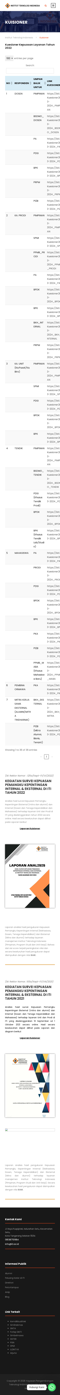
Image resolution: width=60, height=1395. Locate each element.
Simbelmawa (16, 1335)
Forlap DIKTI (16, 1331)
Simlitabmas (16, 1325)
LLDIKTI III (14, 1349)
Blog (7, 1296)
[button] (11, 83)
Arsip (7, 1292)
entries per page (23, 58)
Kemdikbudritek (18, 1321)
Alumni (8, 1273)
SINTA (13, 1328)
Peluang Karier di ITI (15, 1277)
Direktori (9, 1282)
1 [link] (46, 756)
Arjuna (13, 1353)
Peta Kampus (12, 1287)
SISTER (13, 1339)
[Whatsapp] (52, 1387)
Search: (30, 65)
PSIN (12, 1342)
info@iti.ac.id (12, 1244)
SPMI (12, 1345)
